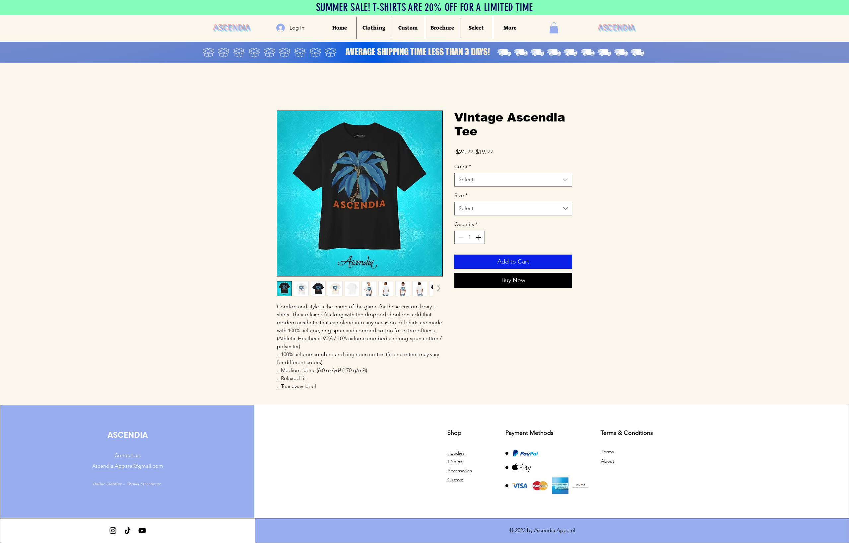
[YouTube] (142, 530)
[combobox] (513, 179)
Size (461, 195)
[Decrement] (460, 237)
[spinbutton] (470, 237)
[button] (374, 28)
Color (462, 166)
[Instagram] (112, 530)
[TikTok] (127, 530)
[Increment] (479, 237)
